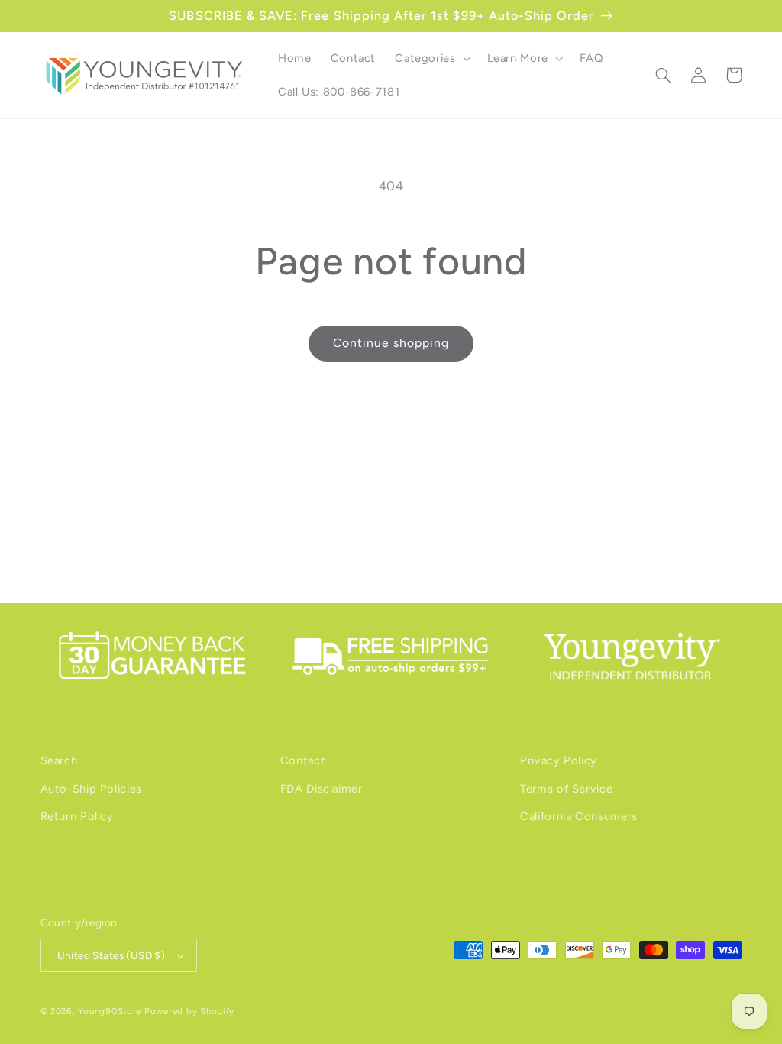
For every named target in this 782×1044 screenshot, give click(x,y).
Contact (302, 760)
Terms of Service (566, 789)
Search (59, 760)
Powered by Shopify (189, 1011)
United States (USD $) (111, 955)
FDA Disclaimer (321, 789)
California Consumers (579, 816)
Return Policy (77, 816)
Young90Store (109, 1011)
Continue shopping (391, 343)
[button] (431, 58)
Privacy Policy (558, 760)
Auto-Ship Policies (91, 789)
